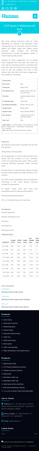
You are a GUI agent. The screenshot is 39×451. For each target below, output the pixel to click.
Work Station (7, 344)
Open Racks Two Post (10, 323)
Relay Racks (7, 374)
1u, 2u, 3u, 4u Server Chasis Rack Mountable (18, 391)
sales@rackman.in (11, 4)
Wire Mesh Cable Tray (10, 377)
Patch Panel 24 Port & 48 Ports (13, 384)
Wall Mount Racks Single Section (12, 292)
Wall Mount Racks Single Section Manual (15, 307)
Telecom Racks (8, 330)
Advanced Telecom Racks (11, 333)
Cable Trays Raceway (10, 347)
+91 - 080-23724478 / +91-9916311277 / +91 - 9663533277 (20, 1)
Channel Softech (7, 447)
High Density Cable (9, 364)
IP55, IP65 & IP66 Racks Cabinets (14, 388)
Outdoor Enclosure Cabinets (12, 370)
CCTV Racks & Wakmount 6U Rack (14, 367)
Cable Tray (6, 337)
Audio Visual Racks (9, 340)
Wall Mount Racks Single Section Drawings (16, 299)
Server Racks (7, 320)
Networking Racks (9, 327)
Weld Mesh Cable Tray (10, 381)
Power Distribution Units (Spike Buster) (16, 351)
